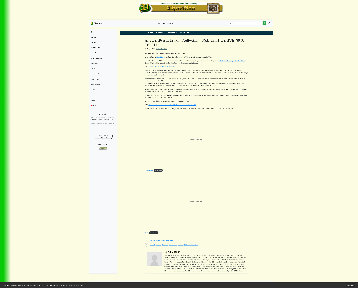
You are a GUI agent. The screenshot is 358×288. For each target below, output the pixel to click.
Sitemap (93, 100)
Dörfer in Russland (96, 58)
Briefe (158, 240)
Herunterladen (158, 170)
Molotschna (94, 53)
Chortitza (93, 42)
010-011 (146, 233)
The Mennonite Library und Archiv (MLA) (232, 61)
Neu (92, 32)
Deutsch (162, 240)
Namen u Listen (95, 84)
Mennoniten (169, 240)
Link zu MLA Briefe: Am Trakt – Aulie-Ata (162, 67)
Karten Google (95, 74)
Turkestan (180, 245)
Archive (93, 89)
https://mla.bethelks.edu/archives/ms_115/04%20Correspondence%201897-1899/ (172, 105)
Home (160, 23)
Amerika (158, 245)
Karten (93, 69)
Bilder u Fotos (95, 79)
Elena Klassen (161, 49)
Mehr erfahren (80, 285)
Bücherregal (94, 63)
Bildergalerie (94, 37)
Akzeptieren (350, 285)
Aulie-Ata (165, 245)
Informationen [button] (168, 23)
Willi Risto (194, 245)
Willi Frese (187, 245)
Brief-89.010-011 (149, 170)
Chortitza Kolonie (96, 48)
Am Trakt (152, 240)
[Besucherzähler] (103, 148)
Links (92, 95)
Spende (94, 105)
